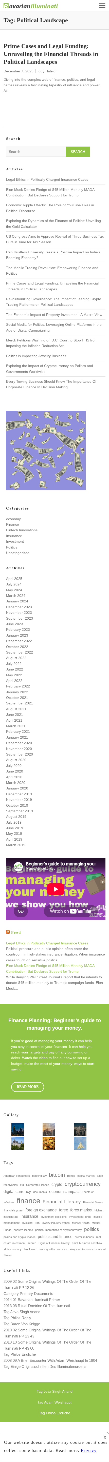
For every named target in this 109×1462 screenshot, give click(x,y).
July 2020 (14, 766)
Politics (11, 547)
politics (91, 1229)
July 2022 (14, 664)
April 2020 (14, 777)
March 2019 (15, 845)
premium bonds (84, 1236)
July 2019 (14, 822)
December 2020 (19, 743)
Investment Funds (80, 1216)
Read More (28, 111)
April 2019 (14, 839)
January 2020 (17, 788)
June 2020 (14, 771)
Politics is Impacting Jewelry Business (36, 356)
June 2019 (14, 828)
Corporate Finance (37, 1184)
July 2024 (14, 584)
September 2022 (19, 652)
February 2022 (18, 686)
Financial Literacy (62, 1201)
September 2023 (19, 618)
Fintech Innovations (22, 530)
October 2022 (17, 647)
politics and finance (55, 1236)
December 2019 (19, 794)
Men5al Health (80, 1222)
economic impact (64, 1191)
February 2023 (18, 629)
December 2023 (19, 607)
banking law (39, 1175)
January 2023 (17, 635)
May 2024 (14, 590)
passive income (23, 1229)
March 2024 (15, 596)
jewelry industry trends (56, 1222)
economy (13, 519)
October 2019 (17, 805)
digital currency (17, 1191)
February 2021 (18, 731)
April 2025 (14, 579)
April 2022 (14, 681)
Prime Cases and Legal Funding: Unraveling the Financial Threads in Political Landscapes (51, 54)
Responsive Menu (102, 5)
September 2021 (19, 703)
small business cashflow (87, 1243)
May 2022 (14, 675)
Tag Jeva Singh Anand (22, 1312)
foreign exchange (41, 1210)
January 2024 (17, 601)
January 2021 (17, 737)
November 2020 (19, 749)
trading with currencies (53, 1249)
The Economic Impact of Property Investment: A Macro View (54, 315)
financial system (13, 1210)
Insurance (14, 536)
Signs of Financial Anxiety (54, 1243)
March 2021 (15, 726)
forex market (81, 1210)
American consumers (17, 1175)
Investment (15, 541)
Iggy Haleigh (48, 71)
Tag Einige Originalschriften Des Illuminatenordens (45, 1366)
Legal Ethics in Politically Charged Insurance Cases (47, 179)
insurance (29, 1216)
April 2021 (14, 720)
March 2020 (15, 783)
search (32, 1243)
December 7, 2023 (18, 71)
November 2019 (19, 800)
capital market (86, 1175)
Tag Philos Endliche (20, 1354)
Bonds (71, 1175)
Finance (12, 524)
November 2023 (19, 613)
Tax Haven (30, 1249)
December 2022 (19, 641)
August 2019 (16, 817)
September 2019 (19, 811)
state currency (13, 1249)
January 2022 (17, 692)
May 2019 (14, 833)
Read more (28, 1087)
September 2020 (19, 754)
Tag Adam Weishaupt (54, 1402)
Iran (37, 1222)
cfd (22, 1184)
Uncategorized (17, 553)
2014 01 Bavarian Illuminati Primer (32, 1299)
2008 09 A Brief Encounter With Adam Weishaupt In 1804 (50, 1360)
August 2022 (16, 658)
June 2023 (14, 624)
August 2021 (16, 709)
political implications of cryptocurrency (58, 1229)
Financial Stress (93, 1202)
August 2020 (16, 760)
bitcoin (57, 1175)
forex (63, 1210)
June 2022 (14, 669)
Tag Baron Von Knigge (22, 1324)
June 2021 (14, 715)
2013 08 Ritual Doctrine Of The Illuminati (37, 1306)
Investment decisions (54, 1216)
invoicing (27, 1222)
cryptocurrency (83, 1184)
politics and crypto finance (19, 1236)
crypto (56, 1184)
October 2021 (17, 698)
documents (40, 1191)
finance (28, 1200)
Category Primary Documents (28, 1293)
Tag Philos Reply (17, 1318)
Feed (16, 932)
